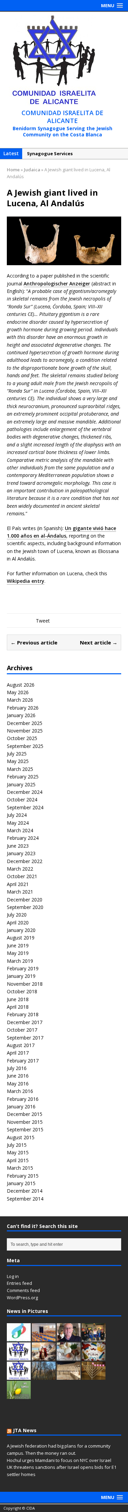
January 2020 (21, 930)
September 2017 (25, 1037)
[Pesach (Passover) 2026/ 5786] (69, 1357)
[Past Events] (93, 1338)
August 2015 (20, 1137)
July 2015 (17, 1145)
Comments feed (23, 1290)
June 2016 (18, 1075)
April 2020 (18, 922)
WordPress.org (22, 1297)
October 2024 (22, 799)
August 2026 (20, 684)
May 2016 (18, 1083)
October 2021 (22, 876)
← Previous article (34, 642)
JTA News (25, 1430)
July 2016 (17, 1068)
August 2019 (20, 937)
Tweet (43, 620)
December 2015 (24, 1114)
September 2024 (25, 807)
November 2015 (25, 1122)
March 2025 (20, 769)
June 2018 (18, 999)
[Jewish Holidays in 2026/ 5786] (19, 1376)
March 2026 (20, 700)
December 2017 (24, 1022)
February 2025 (23, 776)
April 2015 (18, 1160)
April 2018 (18, 1007)
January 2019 (21, 976)
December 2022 (24, 861)
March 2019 (20, 961)
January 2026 (21, 715)
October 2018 (22, 991)
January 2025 (21, 784)
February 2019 (23, 968)
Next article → (98, 642)
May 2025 (18, 761)
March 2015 (20, 1168)
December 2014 (24, 1191)
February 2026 (23, 707)
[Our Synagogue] (44, 1338)
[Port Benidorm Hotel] (19, 1338)
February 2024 (23, 838)
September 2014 (25, 1198)
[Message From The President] (69, 1338)
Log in (13, 1276)
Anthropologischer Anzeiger (57, 283)
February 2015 (23, 1175)
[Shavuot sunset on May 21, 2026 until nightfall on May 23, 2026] (44, 1357)
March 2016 (20, 1091)
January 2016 (21, 1106)
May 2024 (18, 823)
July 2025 (17, 753)
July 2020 (17, 914)
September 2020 (25, 907)
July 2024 (17, 815)
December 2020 (24, 899)
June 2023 (18, 846)
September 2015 (25, 1129)
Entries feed (19, 1283)
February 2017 (23, 1060)
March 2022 (20, 868)
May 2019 (18, 953)
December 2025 (24, 723)
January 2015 (21, 1183)
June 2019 (18, 945)
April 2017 (18, 1052)
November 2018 (25, 984)
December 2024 (24, 792)
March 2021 (20, 891)
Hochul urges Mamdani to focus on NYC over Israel (59, 1460)
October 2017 (22, 1030)
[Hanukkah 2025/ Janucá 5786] (93, 1376)
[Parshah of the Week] (19, 1357)
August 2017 (20, 1045)
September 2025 (25, 746)
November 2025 (25, 730)
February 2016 (23, 1099)
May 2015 (18, 1152)
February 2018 (23, 1014)
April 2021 (18, 884)
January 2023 (21, 853)
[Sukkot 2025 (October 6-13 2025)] (19, 1395)
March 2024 (20, 830)
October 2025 (22, 738)
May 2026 (18, 692)
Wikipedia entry (25, 581)
